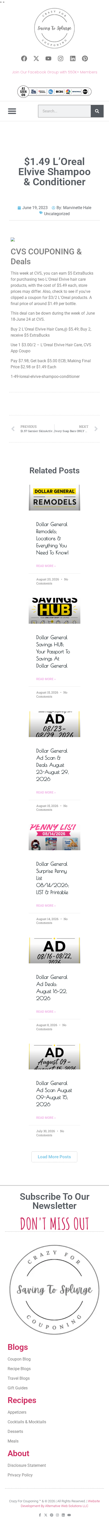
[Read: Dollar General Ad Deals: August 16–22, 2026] (54, 950)
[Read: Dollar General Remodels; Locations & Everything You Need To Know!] (54, 498)
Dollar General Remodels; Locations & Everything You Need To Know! (52, 538)
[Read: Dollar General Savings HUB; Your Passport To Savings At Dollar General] (54, 611)
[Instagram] (61, 58)
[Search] (97, 111)
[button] (12, 111)
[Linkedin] (73, 58)
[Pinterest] (85, 58)
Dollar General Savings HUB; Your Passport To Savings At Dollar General (53, 651)
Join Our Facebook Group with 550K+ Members (54, 72)
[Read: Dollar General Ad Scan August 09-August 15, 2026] (54, 1056)
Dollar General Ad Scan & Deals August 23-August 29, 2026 (52, 765)
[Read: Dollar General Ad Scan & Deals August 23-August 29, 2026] (54, 724)
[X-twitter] (36, 58)
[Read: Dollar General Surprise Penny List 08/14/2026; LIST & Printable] (54, 837)
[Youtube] (48, 58)
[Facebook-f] (40, 1515)
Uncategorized (57, 213)
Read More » (46, 566)
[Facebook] (24, 58)
